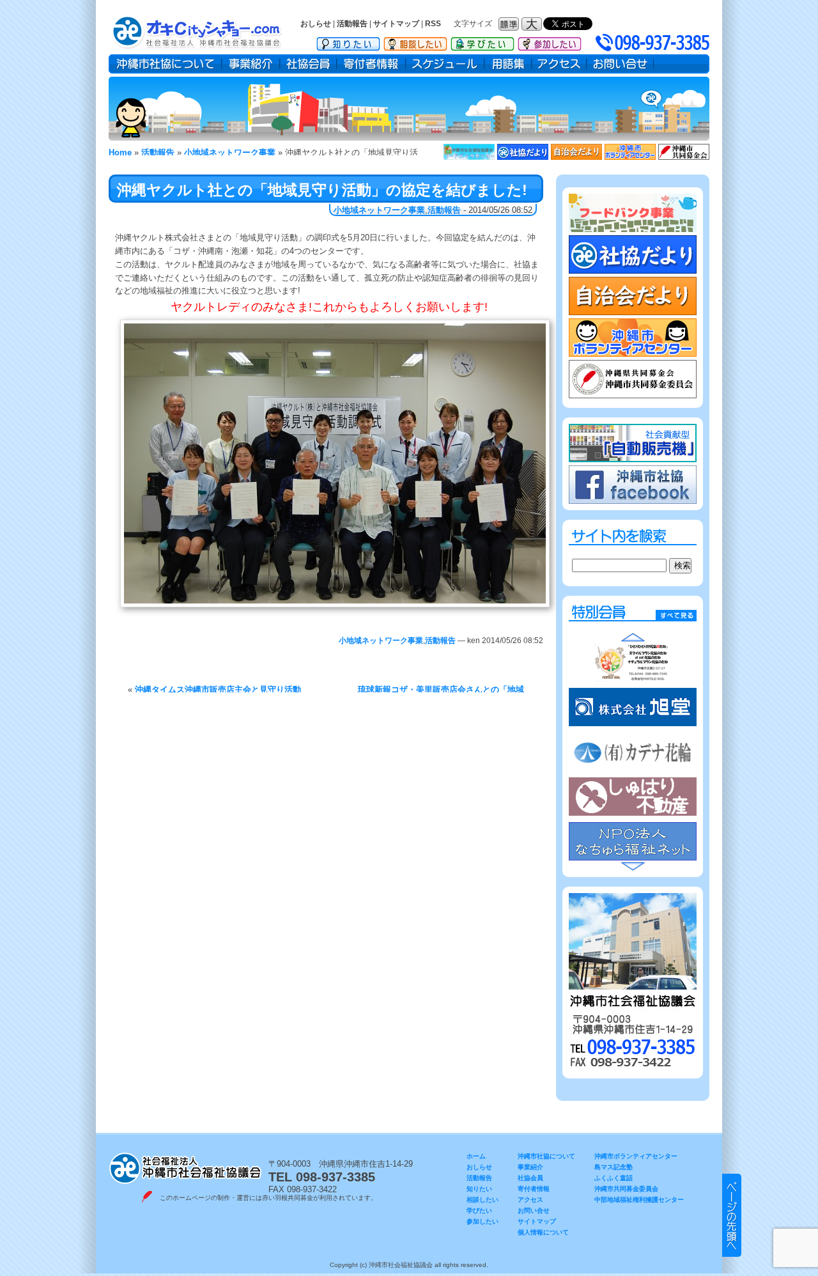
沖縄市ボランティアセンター (635, 1156)
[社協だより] (522, 157)
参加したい (550, 41)
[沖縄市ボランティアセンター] (630, 157)
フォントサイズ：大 (532, 24)
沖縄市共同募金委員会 (626, 1188)
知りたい (348, 41)
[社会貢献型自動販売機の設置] (633, 459)
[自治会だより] (576, 157)
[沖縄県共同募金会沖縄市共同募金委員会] (683, 157)
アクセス (559, 64)
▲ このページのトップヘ (731, 1215)
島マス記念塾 (613, 1167)
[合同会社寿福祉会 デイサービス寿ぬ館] (633, 706)
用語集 (508, 64)
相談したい (415, 41)
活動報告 (352, 23)
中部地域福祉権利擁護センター (639, 1199)
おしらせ (315, 23)
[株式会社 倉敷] (633, 752)
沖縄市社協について (165, 64)
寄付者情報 (371, 64)
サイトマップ (396, 23)
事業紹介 (251, 64)
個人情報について (543, 1232)
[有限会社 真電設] (633, 662)
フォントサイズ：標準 (509, 24)
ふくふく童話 (613, 1177)
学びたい (482, 41)
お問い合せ (620, 64)
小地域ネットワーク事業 (379, 210)
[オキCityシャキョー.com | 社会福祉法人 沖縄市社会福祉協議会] (214, 32)
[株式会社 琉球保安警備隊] (633, 796)
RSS (433, 23)
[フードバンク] (469, 157)
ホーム (476, 1156)
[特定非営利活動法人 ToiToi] (633, 841)
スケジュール (445, 64)
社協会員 (308, 64)
